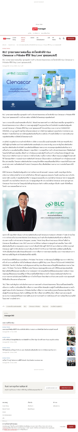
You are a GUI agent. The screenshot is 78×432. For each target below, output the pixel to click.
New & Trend (23, 39)
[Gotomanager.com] (39, 28)
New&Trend (11, 45)
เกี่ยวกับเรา (30, 406)
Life (49, 38)
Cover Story (14, 39)
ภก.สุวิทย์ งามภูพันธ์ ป (56, 306)
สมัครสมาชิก (71, 38)
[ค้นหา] (60, 38)
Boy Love (45, 306)
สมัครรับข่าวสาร (66, 388)
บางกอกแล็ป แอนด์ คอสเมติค (14, 306)
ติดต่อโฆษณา (31, 409)
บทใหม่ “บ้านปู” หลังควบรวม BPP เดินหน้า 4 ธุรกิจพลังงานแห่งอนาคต (22, 360)
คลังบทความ (56, 406)
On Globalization (41, 39)
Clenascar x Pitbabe (34, 306)
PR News (54, 39)
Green (32, 38)
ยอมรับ (71, 427)
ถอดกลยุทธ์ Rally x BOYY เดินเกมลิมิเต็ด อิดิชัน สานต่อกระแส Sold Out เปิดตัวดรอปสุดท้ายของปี (30, 329)
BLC (25, 306)
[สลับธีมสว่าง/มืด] (63, 38)
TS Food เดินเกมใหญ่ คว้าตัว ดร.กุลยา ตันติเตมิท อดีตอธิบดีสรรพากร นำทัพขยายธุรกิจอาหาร (29, 350)
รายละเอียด (62, 426)
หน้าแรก (4, 45)
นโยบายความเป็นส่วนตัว (11, 429)
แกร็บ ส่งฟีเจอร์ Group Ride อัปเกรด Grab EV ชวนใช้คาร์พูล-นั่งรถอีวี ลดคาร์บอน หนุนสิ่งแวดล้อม (30, 339)
